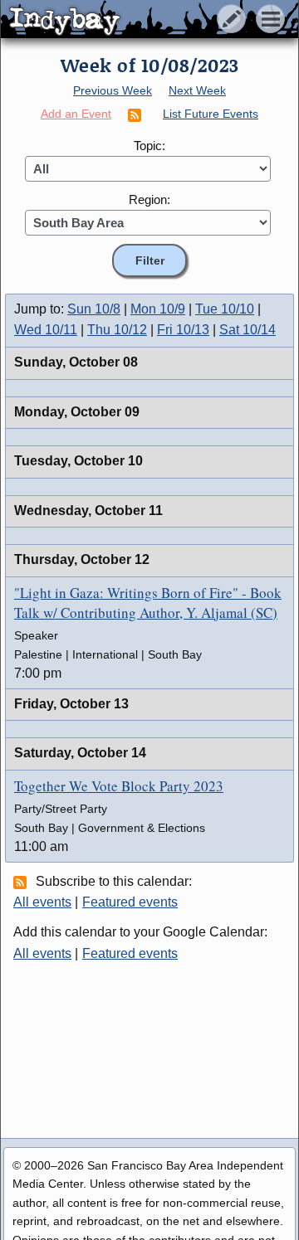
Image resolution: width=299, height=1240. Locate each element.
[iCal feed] (22, 881)
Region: (149, 199)
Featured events (130, 902)
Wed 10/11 (45, 330)
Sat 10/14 (247, 330)
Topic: (149, 146)
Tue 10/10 (224, 309)
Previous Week (112, 90)
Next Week (197, 90)
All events (42, 902)
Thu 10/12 (117, 330)
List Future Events (210, 113)
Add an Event (76, 113)
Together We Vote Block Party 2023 (118, 785)
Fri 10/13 (183, 330)
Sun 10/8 (93, 309)
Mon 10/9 (157, 309)
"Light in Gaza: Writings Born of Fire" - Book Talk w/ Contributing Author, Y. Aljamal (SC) (148, 602)
